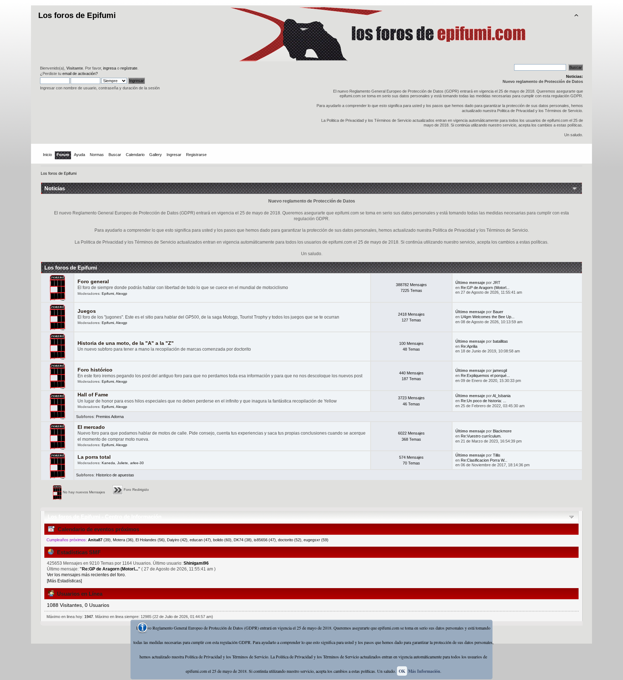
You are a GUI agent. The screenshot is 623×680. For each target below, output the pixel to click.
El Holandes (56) (150, 540)
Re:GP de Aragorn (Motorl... (485, 287)
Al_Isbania (501, 396)
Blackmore (502, 431)
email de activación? (80, 73)
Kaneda (108, 463)
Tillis (496, 455)
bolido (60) (222, 540)
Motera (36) (123, 540)
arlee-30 (137, 463)
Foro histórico (95, 370)
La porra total (94, 457)
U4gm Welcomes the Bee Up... (487, 317)
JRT (496, 282)
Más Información (424, 671)
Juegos (87, 311)
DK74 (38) (243, 540)
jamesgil (500, 370)
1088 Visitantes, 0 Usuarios (78, 605)
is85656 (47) (265, 540)
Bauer (498, 312)
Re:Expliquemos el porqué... (485, 375)
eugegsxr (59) (316, 540)
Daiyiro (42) (177, 540)
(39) (99, 540)
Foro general (93, 281)
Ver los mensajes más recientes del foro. (86, 574)
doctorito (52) (289, 540)
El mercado (91, 427)
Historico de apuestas (115, 475)
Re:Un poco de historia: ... (483, 401)
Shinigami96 (196, 563)
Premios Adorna (110, 416)
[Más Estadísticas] (64, 580)
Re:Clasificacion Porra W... (484, 460)
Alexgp (121, 293)
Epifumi (108, 293)
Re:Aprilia (469, 346)
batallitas (500, 341)
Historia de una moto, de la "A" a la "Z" (126, 343)
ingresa (109, 68)
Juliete (122, 463)
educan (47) (200, 540)
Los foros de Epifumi (77, 15)
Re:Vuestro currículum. (481, 436)
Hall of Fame (93, 394)
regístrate (128, 68)
